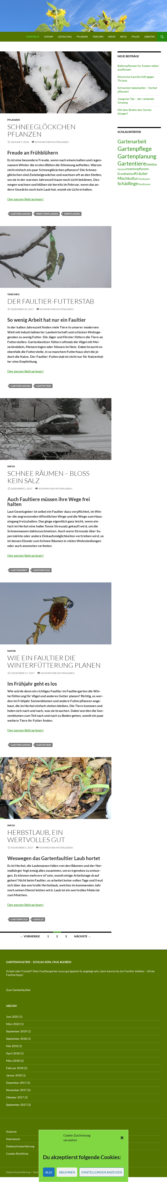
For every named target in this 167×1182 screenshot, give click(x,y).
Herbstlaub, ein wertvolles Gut (36, 836)
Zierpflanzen (72, 213)
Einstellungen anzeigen (101, 1172)
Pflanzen (82, 36)
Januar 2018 (14, 1075)
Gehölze (38, 919)
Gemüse (122, 169)
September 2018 (16, 1038)
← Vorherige (30, 936)
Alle (48, 1172)
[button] (122, 1138)
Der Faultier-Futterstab (50, 301)
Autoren (11, 1131)
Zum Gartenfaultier (18, 990)
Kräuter (141, 173)
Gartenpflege (41, 570)
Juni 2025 (12, 1016)
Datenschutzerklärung (20, 1146)
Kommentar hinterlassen (52, 142)
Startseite (32, 36)
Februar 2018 (14, 1068)
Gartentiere (43, 385)
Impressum (13, 1139)
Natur (111, 36)
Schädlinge (128, 183)
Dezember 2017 (16, 1082)
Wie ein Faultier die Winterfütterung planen (54, 661)
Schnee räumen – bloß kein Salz (48, 477)
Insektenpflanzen (47, 213)
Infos (123, 36)
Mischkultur (128, 178)
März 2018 (13, 1060)
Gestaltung (65, 36)
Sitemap (48, 36)
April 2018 (13, 1053)
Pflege (136, 36)
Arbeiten (149, 36)
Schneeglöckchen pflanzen (41, 130)
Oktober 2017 (15, 1097)
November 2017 (16, 1090)
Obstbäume (144, 179)
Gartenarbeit (19, 570)
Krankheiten (126, 174)
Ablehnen (67, 1172)
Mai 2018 (12, 1046)
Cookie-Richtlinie (17, 1153)
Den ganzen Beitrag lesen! (25, 199)
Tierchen (98, 36)
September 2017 (16, 1104)
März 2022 (13, 1024)
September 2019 (16, 1031)
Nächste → (82, 936)
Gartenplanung (21, 213)
